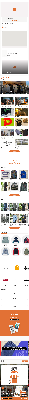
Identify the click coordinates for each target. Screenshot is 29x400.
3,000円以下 (14, 293)
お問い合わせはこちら (14, 372)
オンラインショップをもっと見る (14, 151)
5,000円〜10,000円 (14, 298)
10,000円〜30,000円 (14, 301)
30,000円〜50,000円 (14, 303)
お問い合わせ (14, 20)
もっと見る (14, 195)
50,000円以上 (14, 306)
